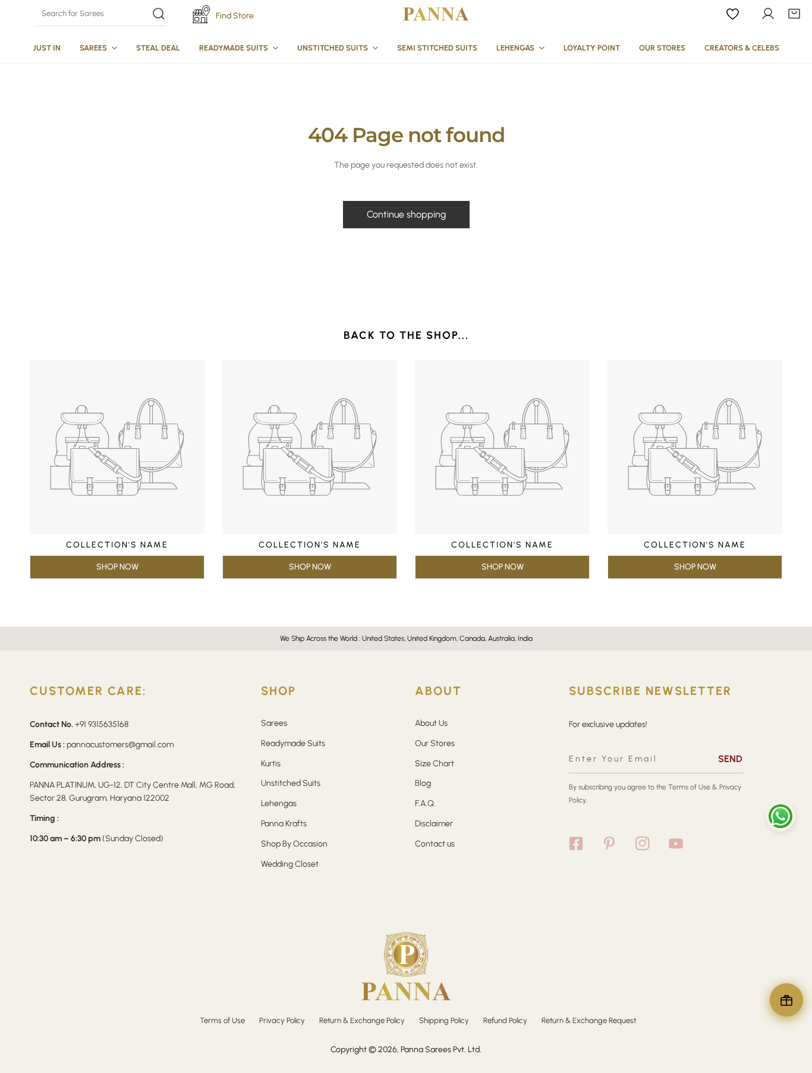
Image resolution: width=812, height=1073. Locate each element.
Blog (423, 783)
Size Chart (434, 764)
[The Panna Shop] (435, 14)
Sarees (274, 723)
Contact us (435, 844)
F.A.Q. (425, 803)
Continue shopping (406, 214)
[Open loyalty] (786, 1000)
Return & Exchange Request (589, 1020)
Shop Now (117, 567)
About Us (431, 723)
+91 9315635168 (101, 724)
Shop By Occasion (294, 844)
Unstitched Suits (290, 783)
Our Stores (435, 743)
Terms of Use (689, 787)
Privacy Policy (282, 1020)
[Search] (101, 14)
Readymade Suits (293, 743)
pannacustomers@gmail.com (120, 745)
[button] (794, 14)
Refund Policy (505, 1020)
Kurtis (271, 764)
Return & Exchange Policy (362, 1020)
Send (730, 758)
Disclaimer (434, 824)
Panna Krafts (284, 824)
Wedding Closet (290, 864)
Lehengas (279, 803)
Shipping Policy (444, 1020)
